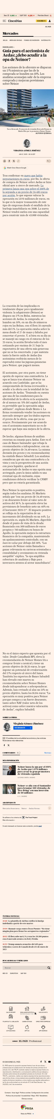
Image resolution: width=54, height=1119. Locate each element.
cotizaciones (10, 1030)
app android (43, 1030)
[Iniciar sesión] (49, 21)
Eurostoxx (14, 973)
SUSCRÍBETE (41, 21)
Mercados (10, 33)
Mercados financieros (11, 808)
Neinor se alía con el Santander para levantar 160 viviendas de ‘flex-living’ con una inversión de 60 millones (34, 789)
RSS (37, 1095)
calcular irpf (10, 1012)
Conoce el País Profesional (27, 1041)
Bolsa (5, 40)
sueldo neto (43, 1012)
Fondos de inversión (31, 40)
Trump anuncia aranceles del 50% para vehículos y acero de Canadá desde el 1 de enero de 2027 (25, 946)
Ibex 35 (6, 15)
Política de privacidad (13, 1095)
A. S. (19, 796)
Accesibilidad (26, 1095)
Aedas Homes (34, 808)
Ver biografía (20, 728)
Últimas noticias (11, 916)
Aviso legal (15, 1092)
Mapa (33, 1095)
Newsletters (43, 1095)
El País (48, 26)
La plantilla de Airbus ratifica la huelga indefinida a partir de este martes (23, 922)
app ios (27, 1030)
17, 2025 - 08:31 (27, 154)
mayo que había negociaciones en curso (22, 177)
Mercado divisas (16, 40)
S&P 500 (23, 15)
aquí (40, 826)
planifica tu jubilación (11, 1021)
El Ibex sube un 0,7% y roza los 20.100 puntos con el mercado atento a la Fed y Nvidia (25, 937)
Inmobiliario (8, 47)
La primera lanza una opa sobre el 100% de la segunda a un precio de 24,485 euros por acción (26, 190)
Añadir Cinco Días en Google (16, 168)
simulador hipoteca (27, 1012)
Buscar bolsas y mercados (15, 961)
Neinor (24, 808)
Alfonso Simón (23, 777)
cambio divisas (27, 1021)
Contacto (8, 1092)
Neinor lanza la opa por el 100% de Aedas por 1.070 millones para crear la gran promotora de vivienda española (34, 770)
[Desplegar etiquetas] (49, 808)
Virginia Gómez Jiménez (27, 150)
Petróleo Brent (43, 15)
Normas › (47, 753)
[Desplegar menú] (4, 21)
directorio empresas (43, 1021)
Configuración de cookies (39, 1092)
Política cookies (25, 1092)
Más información (8, 820)
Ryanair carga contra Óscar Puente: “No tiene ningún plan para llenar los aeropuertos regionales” (26, 930)
